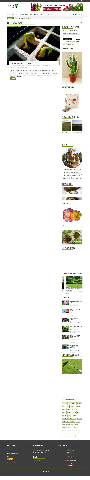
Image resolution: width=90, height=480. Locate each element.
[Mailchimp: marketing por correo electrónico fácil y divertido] (78, 40)
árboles (73, 436)
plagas (76, 424)
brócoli (67, 406)
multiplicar (44, 65)
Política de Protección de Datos (41, 450)
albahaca (73, 403)
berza (63, 406)
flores (69, 415)
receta (77, 430)
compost (64, 412)
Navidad (78, 421)
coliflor (76, 409)
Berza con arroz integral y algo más (70, 196)
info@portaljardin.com (38, 460)
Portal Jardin (74, 314)
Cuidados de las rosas (11, 1)
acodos (14, 65)
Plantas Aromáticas (23, 14)
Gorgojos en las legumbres (74, 318)
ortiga (63, 424)
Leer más (13, 78)
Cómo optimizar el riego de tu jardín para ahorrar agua (70, 289)
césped (78, 412)
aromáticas (79, 403)
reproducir (25, 67)
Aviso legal (35, 449)
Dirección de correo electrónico (70, 33)
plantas (49, 65)
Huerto (13, 26)
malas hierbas (65, 421)
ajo (66, 403)
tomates (69, 436)
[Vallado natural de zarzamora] (68, 125)
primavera (69, 427)
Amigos (44, 1)
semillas (76, 433)
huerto (70, 418)
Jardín (16, 26)
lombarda (79, 418)
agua (63, 403)
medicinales (72, 421)
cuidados (69, 412)
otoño (72, 424)
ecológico (64, 415)
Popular (19, 26)
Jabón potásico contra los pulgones (76, 327)
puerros (64, 430)
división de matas (20, 65)
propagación (13, 67)
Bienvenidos (14, 14)
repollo (63, 433)
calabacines (77, 406)
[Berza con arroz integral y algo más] (72, 189)
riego (68, 433)
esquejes (27, 65)
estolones (31, 65)
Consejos (9, 26)
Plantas (36, 14)
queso (73, 430)
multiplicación (37, 65)
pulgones (69, 430)
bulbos (72, 406)
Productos (42, 14)
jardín (75, 418)
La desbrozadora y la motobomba (72, 273)
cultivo (74, 412)
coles (72, 409)
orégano (68, 424)
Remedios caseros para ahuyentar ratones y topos (75, 336)
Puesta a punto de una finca (70, 117)
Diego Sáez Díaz (74, 305)
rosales (71, 433)
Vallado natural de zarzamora (64, 132)
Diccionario (49, 1)
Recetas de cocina (67, 184)
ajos (69, 403)
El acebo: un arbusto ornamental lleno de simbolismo (74, 346)
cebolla (64, 409)
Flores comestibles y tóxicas (29, 1)
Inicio (8, 14)
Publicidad (35, 462)
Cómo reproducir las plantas (21, 63)
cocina (68, 409)
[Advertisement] (71, 261)
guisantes (74, 415)
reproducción (19, 67)
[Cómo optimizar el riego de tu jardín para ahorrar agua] (71, 282)
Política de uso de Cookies (39, 452)
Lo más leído (65, 298)
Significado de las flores (57, 1)
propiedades (75, 427)
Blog (31, 14)
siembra (64, 436)
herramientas (65, 418)
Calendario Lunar (38, 1)
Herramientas (19, 1)
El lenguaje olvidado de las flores (76, 301)
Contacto (49, 14)
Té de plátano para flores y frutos (76, 310)
